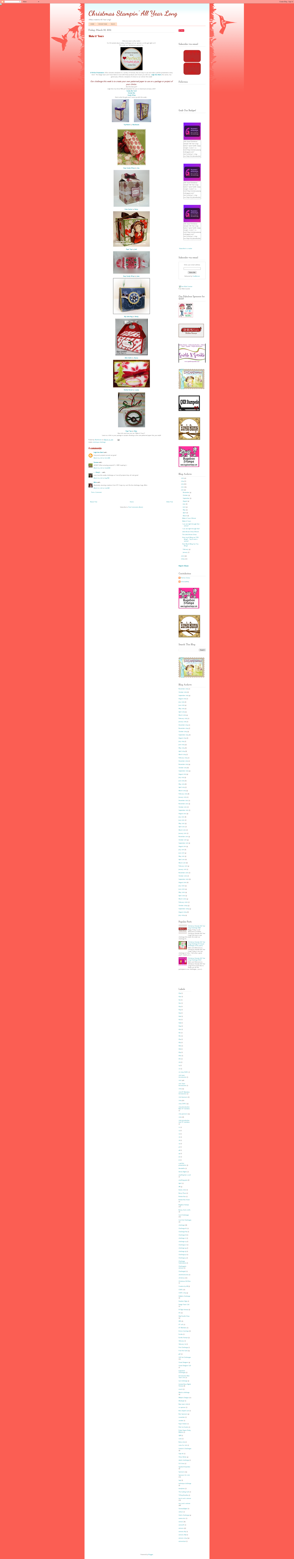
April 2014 (182, 751)
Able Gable (128, 358)
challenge (182, 1225)
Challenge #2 (183, 1228)
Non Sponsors (183, 1414)
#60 (180, 1055)
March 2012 (182, 830)
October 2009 (183, 905)
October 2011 (183, 840)
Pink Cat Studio (183, 1427)
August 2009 (183, 912)
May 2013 (181, 784)
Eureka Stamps (183, 1337)
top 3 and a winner (184, 1503)
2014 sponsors (183, 1114)
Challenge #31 (183, 1231)
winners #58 (182, 1535)
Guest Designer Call (185, 1365)
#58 (180, 1049)
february (181, 1341)
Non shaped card (184, 1411)
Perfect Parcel (128, 390)
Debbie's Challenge (184, 1296)
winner (181, 1521)
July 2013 (181, 777)
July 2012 (181, 817)
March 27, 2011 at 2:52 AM (101, 488)
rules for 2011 (183, 1445)
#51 (180, 1033)
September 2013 (183, 771)
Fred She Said (183, 1350)
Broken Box (182, 1196)
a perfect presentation (182, 1164)
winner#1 (181, 1525)
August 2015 (182, 698)
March (185, 516)
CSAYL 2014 (182, 1293)
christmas (182, 1278)
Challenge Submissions (182, 1262)
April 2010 (182, 895)
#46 (180, 1016)
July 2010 (181, 886)
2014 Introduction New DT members (184, 1108)
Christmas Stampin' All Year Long (132, 13)
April (184, 513)
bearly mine (182, 1190)
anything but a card (185, 1175)
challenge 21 (182, 1238)
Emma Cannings (184, 1331)
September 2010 (184, 879)
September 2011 (183, 843)
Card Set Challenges (185, 1220)
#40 (180, 996)
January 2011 (182, 869)
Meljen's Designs (184, 1397)
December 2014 (183, 725)
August (185, 501)
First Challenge (183, 1347)
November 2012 (183, 804)
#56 (180, 1046)
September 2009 (184, 909)
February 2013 (183, 794)
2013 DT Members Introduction (184, 1093)
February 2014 (183, 758)
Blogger (150, 1554)
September (186, 498)
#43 (180, 1006)
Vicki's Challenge (184, 1515)
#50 (180, 1029)
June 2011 (181, 853)
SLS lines (181, 1463)
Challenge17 (182, 1271)
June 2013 (181, 781)
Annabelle (182, 1168)
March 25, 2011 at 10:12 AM (102, 458)
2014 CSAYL (182, 1103)
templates (182, 1488)
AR (179, 1186)
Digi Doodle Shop (184, 1316)
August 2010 (182, 882)
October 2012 (183, 807)
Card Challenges (184, 1215)
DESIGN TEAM (102, 24)
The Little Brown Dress (189, 534)
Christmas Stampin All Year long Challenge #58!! (196, 927)
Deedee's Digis (183, 1301)
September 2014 (183, 735)
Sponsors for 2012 (184, 1475)
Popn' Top (129, 249)
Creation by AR (183, 1286)
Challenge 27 (183, 1245)
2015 (182, 478)
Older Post (169, 502)
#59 (180, 1052)
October (185, 495)
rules (180, 1439)
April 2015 (182, 712)
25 (179, 1134)
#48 (180, 1023)
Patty (135, 431)
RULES (113, 24)
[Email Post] (118, 440)
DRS (180, 1321)
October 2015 (183, 692)
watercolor (182, 1518)
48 (179, 1150)
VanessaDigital (183, 1508)
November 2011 (183, 836)
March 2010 (182, 899)
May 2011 (181, 856)
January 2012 (183, 833)
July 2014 (181, 741)
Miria (95, 482)
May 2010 (182, 892)
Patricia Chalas (185, 578)
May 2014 (182, 748)
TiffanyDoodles (183, 1495)
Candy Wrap (132, 95)
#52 (180, 1036)
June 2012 (181, 820)
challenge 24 (182, 1241)
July (184, 504)
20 (179, 1069)
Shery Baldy (182, 1457)
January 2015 (182, 721)
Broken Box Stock (184, 1200)
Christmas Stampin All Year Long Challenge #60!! (196, 959)
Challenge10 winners (182, 1267)
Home (132, 502)
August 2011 (182, 846)
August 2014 (182, 738)
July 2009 (182, 915)
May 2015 (181, 708)
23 (179, 1130)
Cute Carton (128, 209)
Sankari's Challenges (185, 1448)
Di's (180, 1313)
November (186, 492)
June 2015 (181, 705)
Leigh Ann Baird (156, 75)
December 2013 (183, 761)
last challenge (183, 1381)
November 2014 (183, 728)
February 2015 (183, 718)
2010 (182, 556)
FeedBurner (196, 276)
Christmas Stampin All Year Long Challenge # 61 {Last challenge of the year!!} (196, 943)
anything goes (183, 1180)
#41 (180, 1000)
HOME (92, 24)
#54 (180, 1039)
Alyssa (136, 358)
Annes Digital (183, 1172)
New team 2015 (183, 1404)
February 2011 (183, 866)
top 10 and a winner (185, 1498)
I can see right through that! (191, 528)
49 (179, 1153)
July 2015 (181, 702)
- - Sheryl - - (98, 472)
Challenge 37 (182, 1254)
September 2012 (183, 810)
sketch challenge (184, 1460)
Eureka (181, 1334)
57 (179, 1160)
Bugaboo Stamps (184, 1205)
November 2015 (183, 689)
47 (179, 1147)
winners (181, 1528)
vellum (181, 1512)
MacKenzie (135, 124)
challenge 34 (182, 1248)
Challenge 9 (182, 1258)
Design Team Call (184, 1304)
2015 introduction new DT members (184, 1121)
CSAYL (181, 1289)
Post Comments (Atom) (135, 507)
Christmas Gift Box (185, 1281)
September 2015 (183, 695)
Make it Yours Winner (189, 518)
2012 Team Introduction (182, 1084)
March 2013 (182, 790)
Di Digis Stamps (183, 1309)
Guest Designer (183, 1362)
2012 (182, 487)
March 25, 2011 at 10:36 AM (102, 468)
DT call (181, 1324)
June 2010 (182, 889)
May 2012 (182, 823)
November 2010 (183, 873)
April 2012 (182, 826)
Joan (138, 276)
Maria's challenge (184, 1392)
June (184, 507)
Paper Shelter (183, 1424)
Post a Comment (96, 492)
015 (180, 1062)
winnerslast (182, 1541)
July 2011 (181, 849)
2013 (182, 484)
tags (180, 1480)
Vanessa (96, 462)
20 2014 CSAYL (183, 1072)
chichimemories (183, 1274)
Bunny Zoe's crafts (184, 1210)
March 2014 (182, 754)
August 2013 (182, 774)
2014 (182, 481)
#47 (180, 1019)
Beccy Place (182, 1193)
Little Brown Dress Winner (190, 531)
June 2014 (181, 744)
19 (179, 1065)
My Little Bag (128, 316)
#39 (180, 993)
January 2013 (182, 797)
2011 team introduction (182, 1076)
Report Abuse (183, 566)
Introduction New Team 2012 (184, 1376)
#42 (180, 1003)
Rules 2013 (182, 1442)
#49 (180, 1026)
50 (179, 1157)
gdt (180, 1354)
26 (179, 1137)
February (186, 549)
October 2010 (183, 876)
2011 (182, 490)
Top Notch (127, 124)
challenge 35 (182, 1251)
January (185, 552)
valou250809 (185, 581)
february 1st (182, 1344)
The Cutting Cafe (184, 1492)
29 (179, 1143)
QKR (180, 1435)
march (181, 1389)
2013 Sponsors (183, 1097)
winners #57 (182, 1531)
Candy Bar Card (132, 91)
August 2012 (182, 813)
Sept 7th (181, 1453)
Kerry (136, 209)
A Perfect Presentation (97, 72)
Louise (137, 390)
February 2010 (183, 902)
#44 (180, 1009)
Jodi (135, 249)
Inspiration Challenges (182, 1371)
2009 (183, 559)
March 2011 (182, 863)
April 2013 (182, 787)
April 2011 (182, 859)
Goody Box (131, 93)
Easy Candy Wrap (129, 168)
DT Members (183, 1328)
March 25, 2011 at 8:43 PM (101, 478)
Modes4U (181, 1401)
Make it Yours (186, 521)
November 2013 (183, 764)
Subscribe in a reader (185, 248)
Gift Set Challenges (185, 1357)
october (181, 1420)
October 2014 (183, 731)
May (184, 510)
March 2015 (182, 715)
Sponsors (181, 1472)
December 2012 (183, 800)
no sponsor (182, 1407)
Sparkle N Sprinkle (184, 1467)
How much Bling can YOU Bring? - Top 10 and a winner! (190, 539)
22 (179, 1127)
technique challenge (99, 442)
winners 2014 (183, 1538)
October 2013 (183, 767)
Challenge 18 (182, 1235)
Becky (137, 316)
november (182, 1417)
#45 (180, 1013)
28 (179, 1140)
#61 (180, 1059)
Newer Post (93, 502)
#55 (180, 1042)
